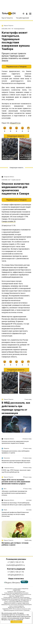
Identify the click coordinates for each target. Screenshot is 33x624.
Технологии (7, 458)
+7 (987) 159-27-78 (16, 562)
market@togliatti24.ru (15, 565)
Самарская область (9, 176)
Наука (5, 509)
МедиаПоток (15, 123)
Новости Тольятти (8, 25)
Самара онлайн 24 (8, 221)
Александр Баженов (19, 28)
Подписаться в (16, 67)
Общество (6, 448)
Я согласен (16, 622)
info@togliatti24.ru (16, 575)
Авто (5, 488)
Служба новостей (16, 179)
